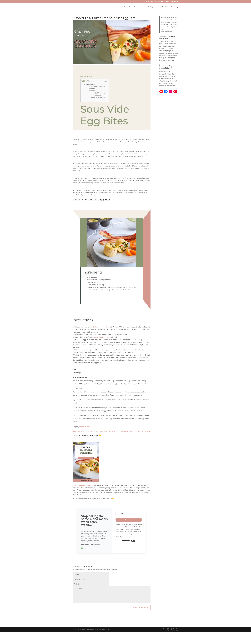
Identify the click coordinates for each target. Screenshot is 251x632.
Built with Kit (128, 540)
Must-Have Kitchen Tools (166, 7)
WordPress (105, 629)
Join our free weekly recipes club (83, 485)
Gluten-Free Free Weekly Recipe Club (124, 7)
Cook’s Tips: (99, 95)
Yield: (98, 92)
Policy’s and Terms (171, 1)
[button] (94, 548)
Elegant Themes (86, 629)
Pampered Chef (84, 427)
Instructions (92, 90)
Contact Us (161, 1)
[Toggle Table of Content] (104, 81)
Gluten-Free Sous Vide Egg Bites (97, 86)
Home (147, 1)
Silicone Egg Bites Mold (101, 337)
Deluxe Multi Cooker (101, 327)
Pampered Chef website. (167, 86)
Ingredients (91, 88)
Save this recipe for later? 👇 (100, 97)
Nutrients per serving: (101, 93)
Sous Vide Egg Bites (89, 84)
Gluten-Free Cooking (146, 7)
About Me (153, 1)
